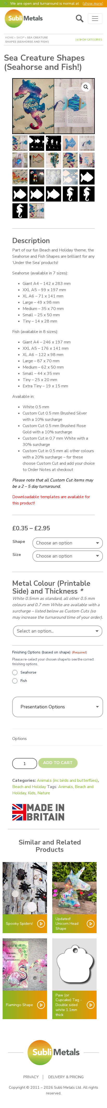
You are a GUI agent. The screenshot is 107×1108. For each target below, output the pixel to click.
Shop (20, 37)
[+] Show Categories (89, 39)
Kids (32, 793)
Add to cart (58, 763)
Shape (18, 541)
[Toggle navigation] (95, 18)
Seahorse (28, 672)
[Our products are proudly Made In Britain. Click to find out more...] (38, 812)
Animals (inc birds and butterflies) (67, 780)
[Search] (80, 18)
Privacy (31, 1077)
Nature (43, 793)
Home (9, 37)
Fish (24, 680)
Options (19, 739)
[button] (86, 87)
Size (16, 555)
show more (93, 3)
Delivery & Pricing (66, 1077)
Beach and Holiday (29, 787)
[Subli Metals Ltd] (24, 18)
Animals (65, 787)
